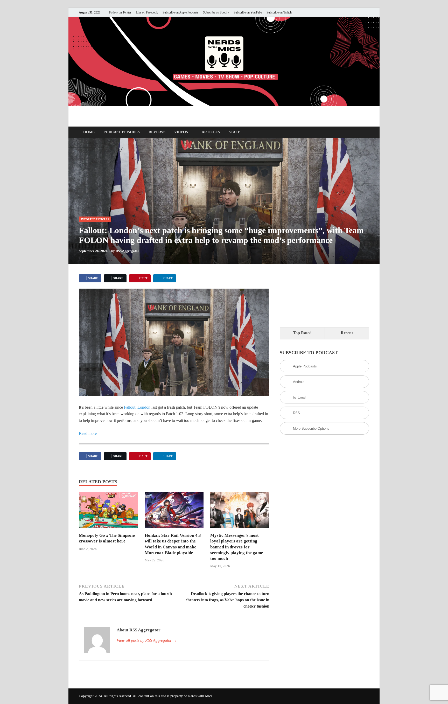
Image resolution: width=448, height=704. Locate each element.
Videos (181, 132)
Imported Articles (95, 219)
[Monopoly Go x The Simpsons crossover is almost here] (108, 512)
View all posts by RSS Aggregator (147, 640)
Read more (88, 433)
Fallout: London (137, 407)
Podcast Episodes (121, 132)
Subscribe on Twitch (279, 12)
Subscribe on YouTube (248, 12)
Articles (211, 132)
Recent (347, 333)
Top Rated (302, 333)
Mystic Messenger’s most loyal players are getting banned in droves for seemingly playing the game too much (236, 547)
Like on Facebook (147, 12)
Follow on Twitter (120, 12)
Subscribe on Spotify (216, 12)
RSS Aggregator (127, 251)
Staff (234, 132)
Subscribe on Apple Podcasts (180, 12)
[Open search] (366, 133)
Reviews (157, 132)
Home (89, 132)
